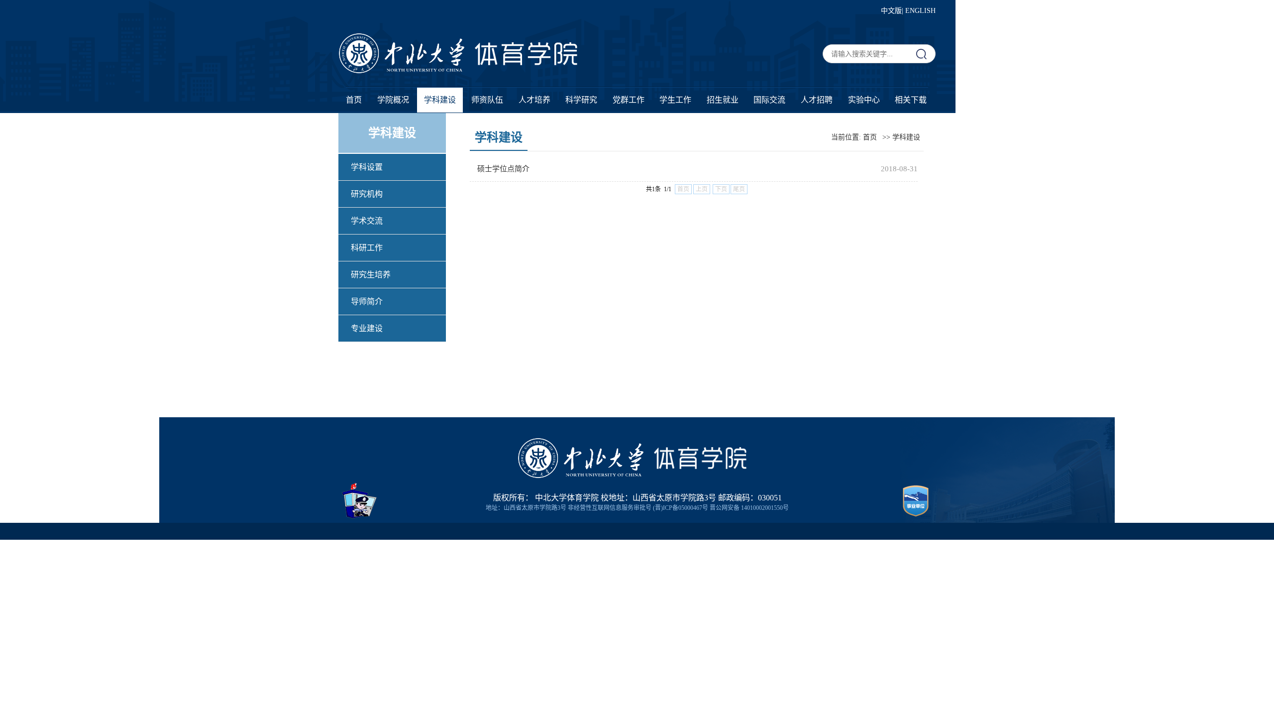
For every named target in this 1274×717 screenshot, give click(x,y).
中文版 (891, 10)
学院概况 (393, 100)
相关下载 (911, 100)
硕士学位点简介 (503, 169)
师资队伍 (487, 100)
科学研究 (581, 100)
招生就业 (723, 100)
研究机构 (367, 194)
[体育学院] (526, 63)
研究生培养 (371, 274)
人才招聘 (817, 100)
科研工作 (367, 247)
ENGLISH (920, 10)
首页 (354, 100)
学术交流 (367, 221)
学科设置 (367, 167)
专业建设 (367, 328)
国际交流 (769, 100)
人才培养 (534, 100)
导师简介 (367, 301)
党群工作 (628, 100)
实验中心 (864, 100)
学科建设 (440, 100)
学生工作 (675, 100)
